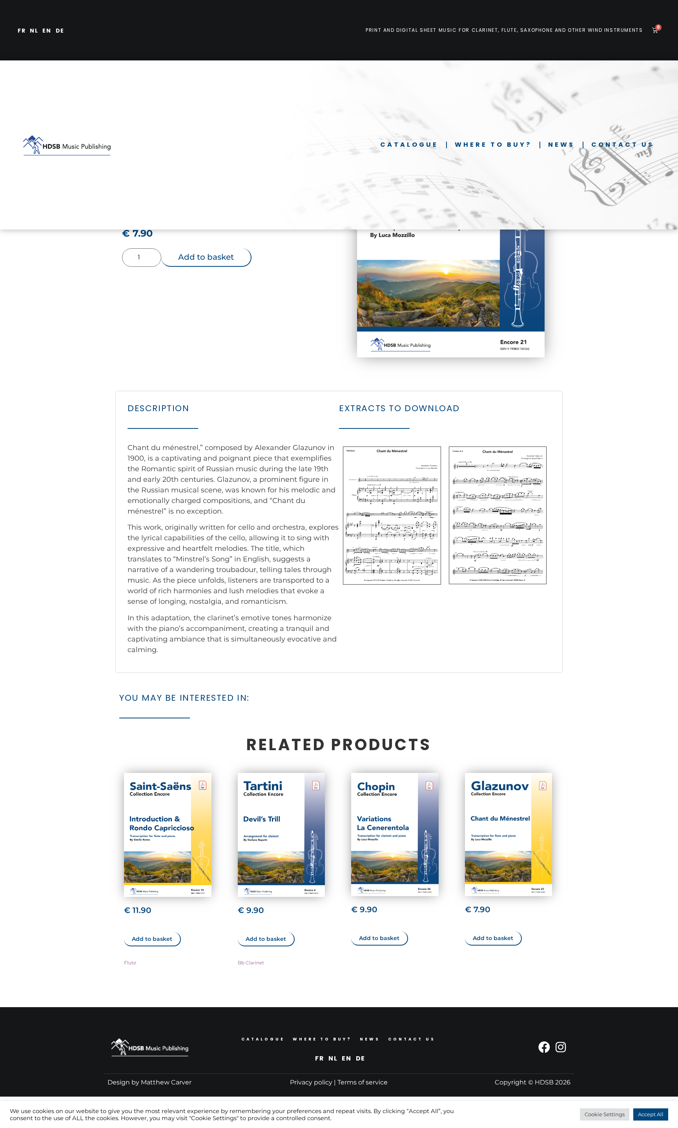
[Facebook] (544, 1047)
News (561, 144)
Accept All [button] (650, 1114)
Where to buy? (493, 144)
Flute (130, 963)
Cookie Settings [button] (605, 1114)
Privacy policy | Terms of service (339, 1082)
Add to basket (206, 257)
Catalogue (409, 144)
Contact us (622, 144)
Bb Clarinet (251, 963)
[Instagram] (560, 1047)
